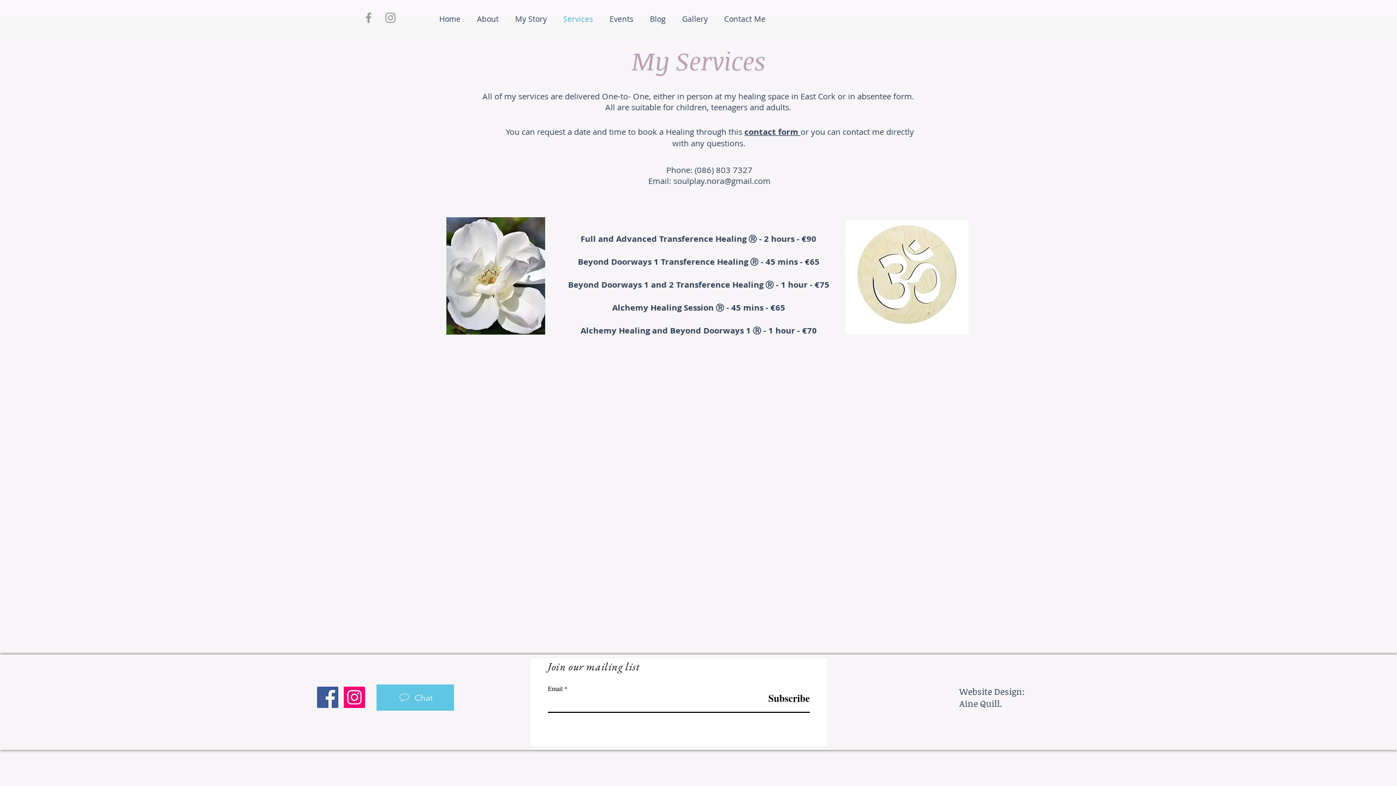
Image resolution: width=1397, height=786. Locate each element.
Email (555, 688)
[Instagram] (354, 697)
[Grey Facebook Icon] (368, 18)
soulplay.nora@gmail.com (722, 180)
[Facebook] (327, 697)
